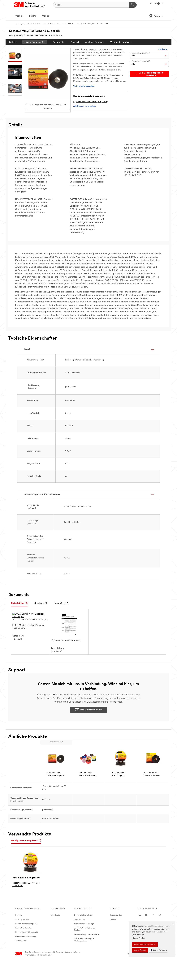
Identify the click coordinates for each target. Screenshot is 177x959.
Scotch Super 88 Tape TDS (67, 640)
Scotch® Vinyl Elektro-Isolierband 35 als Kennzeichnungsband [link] (88, 774)
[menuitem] (12, 42)
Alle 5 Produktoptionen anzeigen (151, 74)
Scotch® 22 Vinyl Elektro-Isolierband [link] (152, 774)
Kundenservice (116, 915)
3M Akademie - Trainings (84, 924)
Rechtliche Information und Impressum (39, 952)
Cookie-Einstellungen (72, 952)
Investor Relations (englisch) (26, 924)
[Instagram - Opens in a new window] (160, 915)
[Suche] (133, 5)
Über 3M (18, 915)
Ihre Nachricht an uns (91, 710)
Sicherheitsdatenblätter (83, 915)
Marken (46, 16)
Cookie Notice (138, 938)
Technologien (20, 941)
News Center (55, 915)
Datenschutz (58, 952)
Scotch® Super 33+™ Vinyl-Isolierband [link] (118, 774)
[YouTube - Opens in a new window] (146, 915)
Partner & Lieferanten (23, 928)
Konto (156, 16)
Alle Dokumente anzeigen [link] (84, 106)
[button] (158, 950)
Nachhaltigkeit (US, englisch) (26, 932)
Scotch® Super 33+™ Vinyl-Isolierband (25, 884)
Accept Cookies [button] (140, 950)
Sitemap (113, 919)
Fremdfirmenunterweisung (25, 936)
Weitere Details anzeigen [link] (84, 86)
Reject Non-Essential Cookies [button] (144, 944)
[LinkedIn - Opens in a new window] (140, 915)
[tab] (19, 603)
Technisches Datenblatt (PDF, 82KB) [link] (92, 102)
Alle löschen (163, 49)
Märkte (32, 16)
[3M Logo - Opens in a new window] (29, 5)
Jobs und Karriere (22, 919)
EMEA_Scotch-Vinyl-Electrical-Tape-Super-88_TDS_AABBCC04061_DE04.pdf (29, 626)
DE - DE (153, 4)
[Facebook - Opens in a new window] (153, 915)
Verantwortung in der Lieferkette (86, 934)
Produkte (19, 16)
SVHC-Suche (79, 919)
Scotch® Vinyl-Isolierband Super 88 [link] (56, 774)
